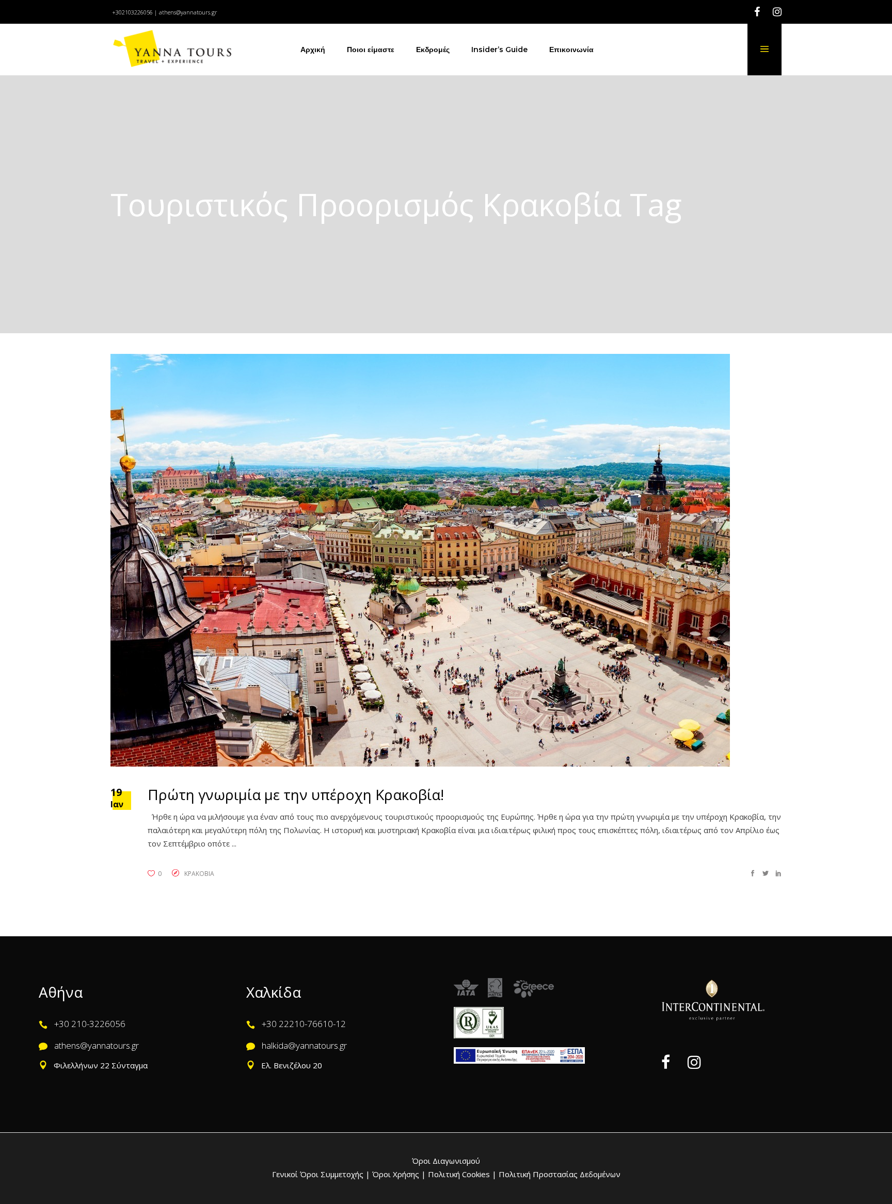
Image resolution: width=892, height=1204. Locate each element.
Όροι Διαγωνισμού (446, 1161)
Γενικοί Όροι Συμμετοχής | (322, 1174)
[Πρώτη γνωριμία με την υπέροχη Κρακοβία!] (420, 560)
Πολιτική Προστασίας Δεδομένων (558, 1174)
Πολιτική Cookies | (461, 1174)
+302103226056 (132, 12)
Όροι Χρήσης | (399, 1174)
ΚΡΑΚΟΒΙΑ (199, 873)
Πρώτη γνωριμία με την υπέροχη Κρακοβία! (296, 794)
